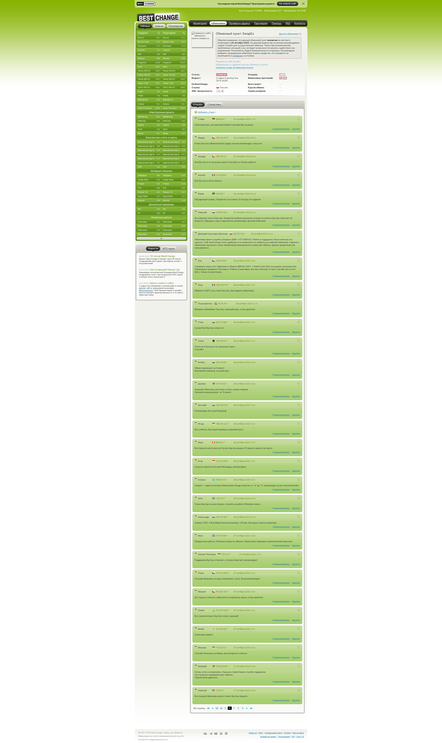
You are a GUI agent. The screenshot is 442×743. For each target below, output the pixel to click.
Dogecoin (149, 62)
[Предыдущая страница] (247, 708)
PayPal (149, 125)
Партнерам (260, 23)
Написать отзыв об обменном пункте (234, 67)
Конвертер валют (268, 736)
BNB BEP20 (149, 100)
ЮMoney (149, 121)
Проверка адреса (239, 23)
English (287, 733)
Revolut (149, 200)
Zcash (149, 91)
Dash (149, 66)
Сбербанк (149, 175)
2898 (282, 74)
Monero (149, 58)
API (293, 736)
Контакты (299, 23)
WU (149, 209)
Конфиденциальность (158, 739)
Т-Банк (149, 184)
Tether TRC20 (149, 75)
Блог (261, 733)
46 (285, 78)
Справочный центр (273, 733)
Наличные (149, 222)
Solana (149, 104)
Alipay (149, 133)
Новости (253, 733)
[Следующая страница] (212, 708)
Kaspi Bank (149, 196)
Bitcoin (149, 37)
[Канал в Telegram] (210, 733)
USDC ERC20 (149, 87)
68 (217, 708)
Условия (142, 739)
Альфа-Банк (149, 179)
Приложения (284, 736)
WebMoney (149, 117)
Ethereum (149, 46)
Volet (149, 129)
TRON (149, 95)
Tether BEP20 (149, 79)
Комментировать (281, 129)
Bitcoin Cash (149, 42)
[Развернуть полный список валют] (161, 238)
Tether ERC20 (149, 71)
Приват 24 (149, 192)
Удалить (296, 129)
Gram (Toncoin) (149, 108)
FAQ (288, 23)
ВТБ (149, 188)
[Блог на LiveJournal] (221, 733)
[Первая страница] (251, 708)
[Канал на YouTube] (215, 733)
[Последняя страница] (208, 708)
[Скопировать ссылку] (298, 119)
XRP (149, 54)
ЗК (149, 213)
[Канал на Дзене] (226, 733)
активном (238, 55)
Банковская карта (149, 142)
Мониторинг (200, 23)
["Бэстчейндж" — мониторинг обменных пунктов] (161, 14)
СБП (149, 167)
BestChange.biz (146, 290)
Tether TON (149, 83)
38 (221, 708)
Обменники (218, 23)
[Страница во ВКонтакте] (205, 733)
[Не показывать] (303, 4)
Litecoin (149, 50)
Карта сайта (298, 733)
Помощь (276, 23)
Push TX (300, 736)
